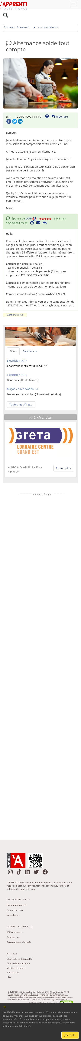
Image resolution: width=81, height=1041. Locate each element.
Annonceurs (13, 927)
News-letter (13, 905)
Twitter (14, 111)
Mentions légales (15, 958)
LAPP (29, 209)
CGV (9, 967)
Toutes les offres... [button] (21, 395)
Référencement (15, 922)
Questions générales (46, 17)
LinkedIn (20, 111)
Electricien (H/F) (17, 351)
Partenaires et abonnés (19, 932)
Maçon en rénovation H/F (23, 379)
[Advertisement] (41, 655)
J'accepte (70, 1035)
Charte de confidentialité (19, 949)
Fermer (4, 1006)
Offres (13, 341)
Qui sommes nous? (16, 895)
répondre (61, 107)
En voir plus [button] (63, 458)
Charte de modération (18, 953)
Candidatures (30, 341)
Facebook (8, 111)
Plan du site (13, 962)
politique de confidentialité (16, 1026)
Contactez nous (15, 900)
